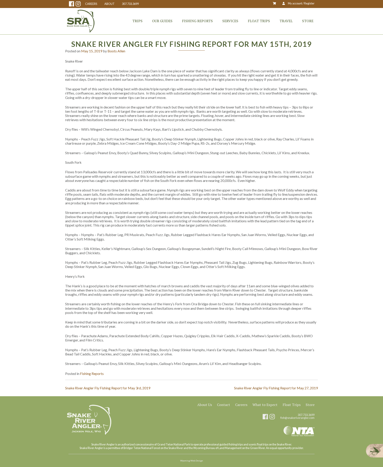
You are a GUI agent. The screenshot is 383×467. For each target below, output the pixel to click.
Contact (223, 404)
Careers (241, 404)
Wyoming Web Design (191, 460)
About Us (204, 404)
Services (230, 20)
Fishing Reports (197, 20)
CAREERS (91, 4)
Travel (286, 20)
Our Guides (162, 20)
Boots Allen (116, 51)
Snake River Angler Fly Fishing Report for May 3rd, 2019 (107, 388)
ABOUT (109, 4)
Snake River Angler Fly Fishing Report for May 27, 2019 (276, 388)
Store (307, 20)
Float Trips (259, 20)
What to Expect (264, 404)
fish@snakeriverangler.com (297, 417)
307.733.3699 (130, 4)
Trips (137, 20)
